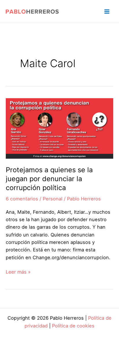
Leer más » (18, 272)
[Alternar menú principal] (106, 11)
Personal (52, 199)
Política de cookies (73, 326)
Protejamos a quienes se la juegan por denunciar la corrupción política (49, 179)
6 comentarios (22, 199)
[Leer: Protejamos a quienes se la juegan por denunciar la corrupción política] (59, 128)
